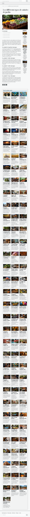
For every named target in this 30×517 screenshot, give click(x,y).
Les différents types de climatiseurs (22, 283)
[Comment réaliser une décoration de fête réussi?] (15, 365)
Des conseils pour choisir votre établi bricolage (22, 394)
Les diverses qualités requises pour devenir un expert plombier (6, 321)
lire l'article (11, 49)
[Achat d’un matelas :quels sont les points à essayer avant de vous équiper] (23, 426)
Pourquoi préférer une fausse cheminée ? (6, 381)
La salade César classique (6, 37)
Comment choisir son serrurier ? (5, 333)
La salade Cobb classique (6, 34)
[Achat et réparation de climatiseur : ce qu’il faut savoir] (6, 463)
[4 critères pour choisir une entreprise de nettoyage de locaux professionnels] (23, 450)
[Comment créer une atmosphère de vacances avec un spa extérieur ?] (6, 167)
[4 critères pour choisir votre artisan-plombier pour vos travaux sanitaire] (15, 204)
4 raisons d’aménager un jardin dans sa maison (6, 221)
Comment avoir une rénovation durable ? (23, 345)
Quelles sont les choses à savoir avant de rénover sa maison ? (23, 333)
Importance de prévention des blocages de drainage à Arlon (14, 184)
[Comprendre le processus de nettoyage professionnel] (23, 130)
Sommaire (5, 31)
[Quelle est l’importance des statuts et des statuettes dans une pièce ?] (25, 46)
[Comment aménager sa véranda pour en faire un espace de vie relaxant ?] (6, 106)
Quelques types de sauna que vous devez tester (23, 258)
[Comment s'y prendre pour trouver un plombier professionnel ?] (6, 365)
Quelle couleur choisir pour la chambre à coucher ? (14, 271)
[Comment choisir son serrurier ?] (6, 328)
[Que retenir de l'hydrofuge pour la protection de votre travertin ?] (23, 228)
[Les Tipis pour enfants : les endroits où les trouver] (23, 353)
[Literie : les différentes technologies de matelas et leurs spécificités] (15, 192)
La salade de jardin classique (6, 32)
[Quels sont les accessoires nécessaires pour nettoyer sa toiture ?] (23, 463)
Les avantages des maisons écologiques (6, 270)
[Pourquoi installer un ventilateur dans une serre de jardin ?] (23, 376)
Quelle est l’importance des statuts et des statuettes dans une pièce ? (25, 51)
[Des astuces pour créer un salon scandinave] (23, 401)
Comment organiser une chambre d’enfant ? (22, 370)
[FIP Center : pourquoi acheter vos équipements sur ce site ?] (15, 439)
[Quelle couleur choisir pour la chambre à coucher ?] (15, 266)
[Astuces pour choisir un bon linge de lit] (15, 450)
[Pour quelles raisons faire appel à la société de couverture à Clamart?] (6, 450)
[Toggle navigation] (3, 3)
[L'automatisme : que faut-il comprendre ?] (15, 401)
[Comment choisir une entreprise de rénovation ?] (6, 389)
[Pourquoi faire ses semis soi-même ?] (6, 414)
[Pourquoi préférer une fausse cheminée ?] (6, 376)
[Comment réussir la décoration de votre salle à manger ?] (6, 192)
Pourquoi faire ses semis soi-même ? (6, 418)
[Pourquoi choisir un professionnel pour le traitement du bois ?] (15, 376)
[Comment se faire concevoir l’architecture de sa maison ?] (15, 389)
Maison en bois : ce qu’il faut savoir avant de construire (6, 258)
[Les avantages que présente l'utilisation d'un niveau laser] (6, 303)
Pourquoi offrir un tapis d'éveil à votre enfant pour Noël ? (23, 321)
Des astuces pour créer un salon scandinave (23, 406)
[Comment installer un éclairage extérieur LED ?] (25, 62)
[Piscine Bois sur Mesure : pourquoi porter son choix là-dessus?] (6, 487)
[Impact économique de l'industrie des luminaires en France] (15, 130)
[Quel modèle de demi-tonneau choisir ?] (15, 278)
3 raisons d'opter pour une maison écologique (6, 184)
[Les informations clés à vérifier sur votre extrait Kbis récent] (23, 106)
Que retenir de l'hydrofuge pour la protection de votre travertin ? (23, 233)
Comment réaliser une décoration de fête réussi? (14, 370)
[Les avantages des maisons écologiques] (6, 266)
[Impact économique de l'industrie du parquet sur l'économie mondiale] (23, 155)
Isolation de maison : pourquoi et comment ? (13, 258)
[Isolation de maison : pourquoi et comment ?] (15, 253)
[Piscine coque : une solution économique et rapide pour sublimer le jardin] (23, 241)
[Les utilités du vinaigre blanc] (15, 426)
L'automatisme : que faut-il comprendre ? (14, 406)
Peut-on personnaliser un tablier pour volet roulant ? (23, 197)
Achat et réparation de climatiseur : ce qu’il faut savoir (6, 468)
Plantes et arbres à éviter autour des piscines (14, 345)
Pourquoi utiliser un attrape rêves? (14, 479)
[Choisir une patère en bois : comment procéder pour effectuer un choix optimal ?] (23, 167)
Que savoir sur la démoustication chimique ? (23, 479)
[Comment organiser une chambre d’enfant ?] (23, 365)
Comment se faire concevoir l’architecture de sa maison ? (14, 394)
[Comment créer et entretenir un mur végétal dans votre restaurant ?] (6, 228)
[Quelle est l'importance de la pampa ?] (23, 414)
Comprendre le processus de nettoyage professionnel (23, 135)
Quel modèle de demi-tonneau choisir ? (14, 283)
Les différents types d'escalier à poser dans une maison (6, 358)
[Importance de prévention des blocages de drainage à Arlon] (15, 179)
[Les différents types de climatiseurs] (23, 278)
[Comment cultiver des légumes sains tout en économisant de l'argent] (23, 179)
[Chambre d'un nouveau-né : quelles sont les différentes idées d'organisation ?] (6, 241)
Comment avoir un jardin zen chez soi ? (14, 320)
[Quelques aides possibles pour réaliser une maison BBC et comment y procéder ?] (15, 216)
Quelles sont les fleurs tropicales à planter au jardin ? (23, 308)
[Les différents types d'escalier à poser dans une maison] (6, 353)
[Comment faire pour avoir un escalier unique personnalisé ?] (23, 204)
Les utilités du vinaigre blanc (14, 430)
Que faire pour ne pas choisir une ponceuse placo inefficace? (6, 444)
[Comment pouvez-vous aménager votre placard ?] (15, 463)
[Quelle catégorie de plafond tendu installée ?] (23, 216)
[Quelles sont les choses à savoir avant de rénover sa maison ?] (23, 328)
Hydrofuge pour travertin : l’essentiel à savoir (6, 504)
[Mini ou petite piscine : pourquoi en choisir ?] (15, 414)
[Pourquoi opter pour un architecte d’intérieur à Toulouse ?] (23, 266)
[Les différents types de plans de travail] (6, 401)
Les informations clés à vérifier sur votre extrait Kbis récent (23, 111)
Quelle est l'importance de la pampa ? (23, 418)
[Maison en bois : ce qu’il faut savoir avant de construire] (6, 253)
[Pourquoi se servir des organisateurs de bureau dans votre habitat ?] (15, 487)
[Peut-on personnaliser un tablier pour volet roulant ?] (23, 192)
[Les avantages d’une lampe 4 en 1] (25, 33)
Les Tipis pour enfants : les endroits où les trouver (23, 358)
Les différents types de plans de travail (6, 406)
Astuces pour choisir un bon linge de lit (14, 455)
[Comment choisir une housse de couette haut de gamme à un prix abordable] (15, 167)
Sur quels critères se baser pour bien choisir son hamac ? (23, 148)
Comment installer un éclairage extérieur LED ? (25, 66)
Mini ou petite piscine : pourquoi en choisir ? (14, 419)
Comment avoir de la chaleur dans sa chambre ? (23, 444)
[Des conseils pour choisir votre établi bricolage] (23, 389)
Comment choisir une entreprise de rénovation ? (6, 394)
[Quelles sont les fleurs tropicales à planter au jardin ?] (23, 303)
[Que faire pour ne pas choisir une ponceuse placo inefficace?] (6, 439)
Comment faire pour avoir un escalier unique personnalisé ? (23, 209)
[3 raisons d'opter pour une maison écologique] (6, 179)
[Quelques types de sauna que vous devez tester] (23, 253)
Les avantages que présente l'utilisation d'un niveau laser (6, 308)
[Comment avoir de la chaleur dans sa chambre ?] (23, 439)
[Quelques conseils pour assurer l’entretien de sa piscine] (23, 487)
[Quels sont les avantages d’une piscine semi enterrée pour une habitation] (6, 426)
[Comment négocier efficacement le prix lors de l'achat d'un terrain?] (15, 155)
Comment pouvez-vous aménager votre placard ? (14, 468)
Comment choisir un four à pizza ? (14, 295)
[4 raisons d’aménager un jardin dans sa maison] (6, 216)
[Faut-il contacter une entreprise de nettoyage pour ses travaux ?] (15, 303)
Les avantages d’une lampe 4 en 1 (25, 36)
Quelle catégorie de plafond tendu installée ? (23, 220)
